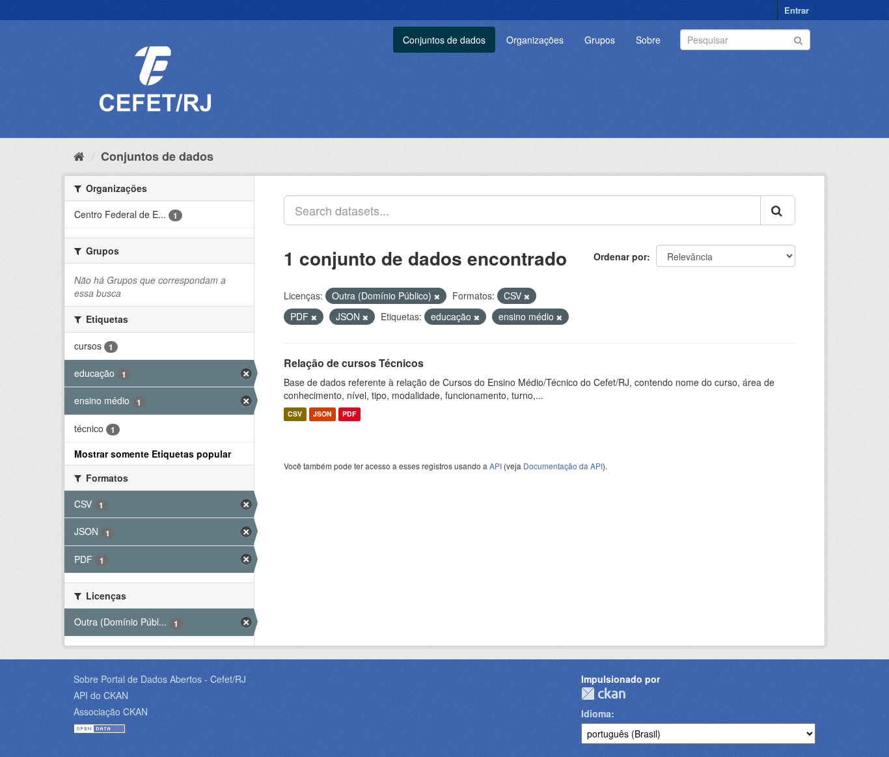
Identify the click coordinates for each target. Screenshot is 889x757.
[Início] (79, 155)
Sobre (648, 39)
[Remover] (437, 296)
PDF (349, 414)
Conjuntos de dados (444, 39)
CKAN (603, 693)
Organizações (535, 39)
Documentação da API (563, 465)
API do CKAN (101, 695)
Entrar (796, 10)
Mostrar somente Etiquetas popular (152, 453)
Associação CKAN (111, 711)
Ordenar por (620, 256)
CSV (295, 414)
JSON (322, 414)
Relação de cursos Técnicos (354, 362)
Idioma (596, 713)
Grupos (599, 39)
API (495, 465)
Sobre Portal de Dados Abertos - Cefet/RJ (160, 678)
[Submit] (798, 38)
